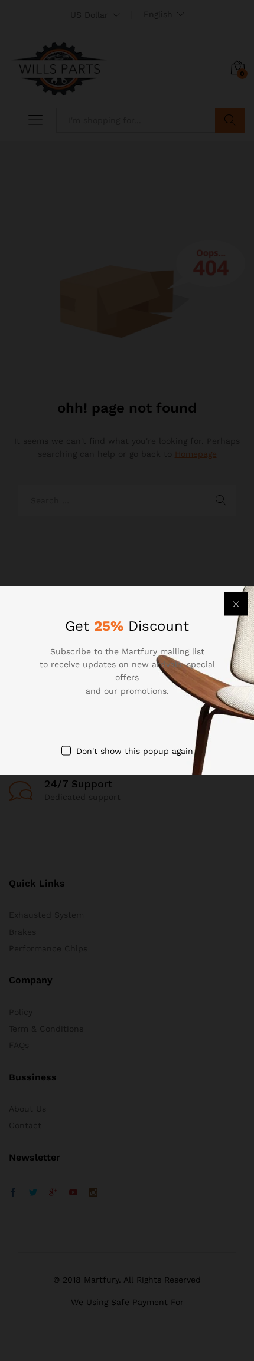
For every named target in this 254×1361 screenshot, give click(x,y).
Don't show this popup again (134, 751)
